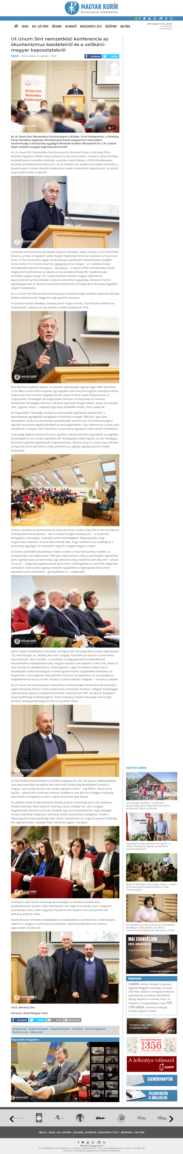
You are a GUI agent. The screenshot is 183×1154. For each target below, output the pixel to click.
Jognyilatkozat (92, 1150)
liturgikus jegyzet (137, 1010)
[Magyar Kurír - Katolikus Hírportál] (91, 14)
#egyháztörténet (60, 1028)
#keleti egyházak (95, 1028)
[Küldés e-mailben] (55, 1021)
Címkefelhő (134, 978)
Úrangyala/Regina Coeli (152, 1003)
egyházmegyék (138, 988)
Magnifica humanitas (148, 999)
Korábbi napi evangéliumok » (162, 971)
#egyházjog (19, 1028)
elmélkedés (156, 988)
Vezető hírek (136, 768)
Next (171, 1119)
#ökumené (36, 1032)
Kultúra (125, 26)
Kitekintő (71, 26)
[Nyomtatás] (72, 1021)
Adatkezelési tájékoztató (110, 1150)
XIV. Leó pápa (40, 26)
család (133, 983)
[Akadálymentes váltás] (136, 18)
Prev (11, 1119)
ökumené (163, 995)
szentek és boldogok (156, 1007)
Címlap (42, 1132)
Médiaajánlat (80, 1150)
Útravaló (167, 988)
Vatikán (144, 984)
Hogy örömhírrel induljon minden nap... (146, 943)
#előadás (77, 1028)
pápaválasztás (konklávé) (141, 995)
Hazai (25, 26)
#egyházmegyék (38, 1028)
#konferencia (20, 1032)
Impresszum (68, 1150)
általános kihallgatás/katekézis (157, 991)
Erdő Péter (134, 991)
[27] (65, 131)
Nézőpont (111, 26)
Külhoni (57, 26)
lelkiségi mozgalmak (160, 984)
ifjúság (132, 999)
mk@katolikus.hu (115, 1148)
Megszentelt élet (91, 26)
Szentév (152, 1010)
